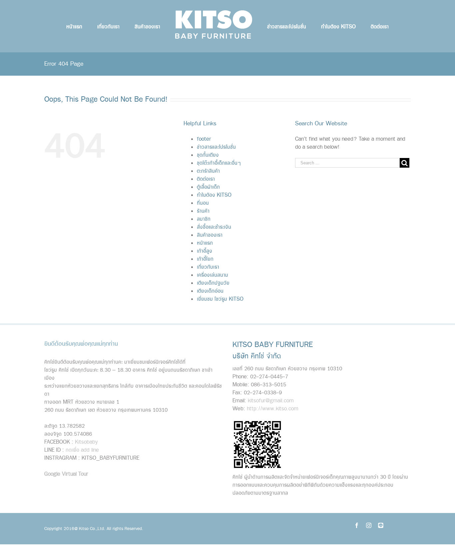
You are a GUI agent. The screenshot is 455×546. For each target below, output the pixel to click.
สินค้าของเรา (210, 235)
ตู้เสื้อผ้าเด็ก (208, 187)
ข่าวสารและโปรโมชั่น (216, 147)
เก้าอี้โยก (205, 259)
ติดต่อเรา (206, 179)
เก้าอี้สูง (204, 251)
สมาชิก (204, 219)
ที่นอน (203, 203)
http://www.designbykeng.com (110, 489)
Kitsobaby (86, 442)
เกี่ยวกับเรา (208, 267)
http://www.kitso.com (272, 409)
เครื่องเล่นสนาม (212, 275)
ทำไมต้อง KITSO (214, 195)
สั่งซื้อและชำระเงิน (214, 227)
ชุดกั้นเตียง (208, 155)
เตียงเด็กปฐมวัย (213, 283)
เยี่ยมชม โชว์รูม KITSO (220, 299)
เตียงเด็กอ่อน (210, 291)
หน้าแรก (205, 243)
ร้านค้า (203, 211)
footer (204, 139)
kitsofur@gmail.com (271, 401)
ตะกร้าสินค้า (208, 171)
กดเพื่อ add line (82, 450)
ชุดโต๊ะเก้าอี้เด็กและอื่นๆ (218, 163)
